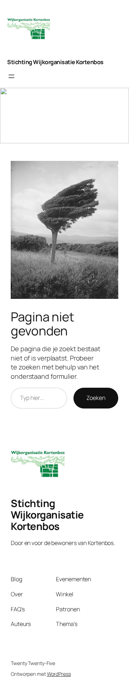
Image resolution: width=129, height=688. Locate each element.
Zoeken (95, 398)
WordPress (59, 673)
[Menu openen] (11, 76)
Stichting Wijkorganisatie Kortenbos (55, 62)
